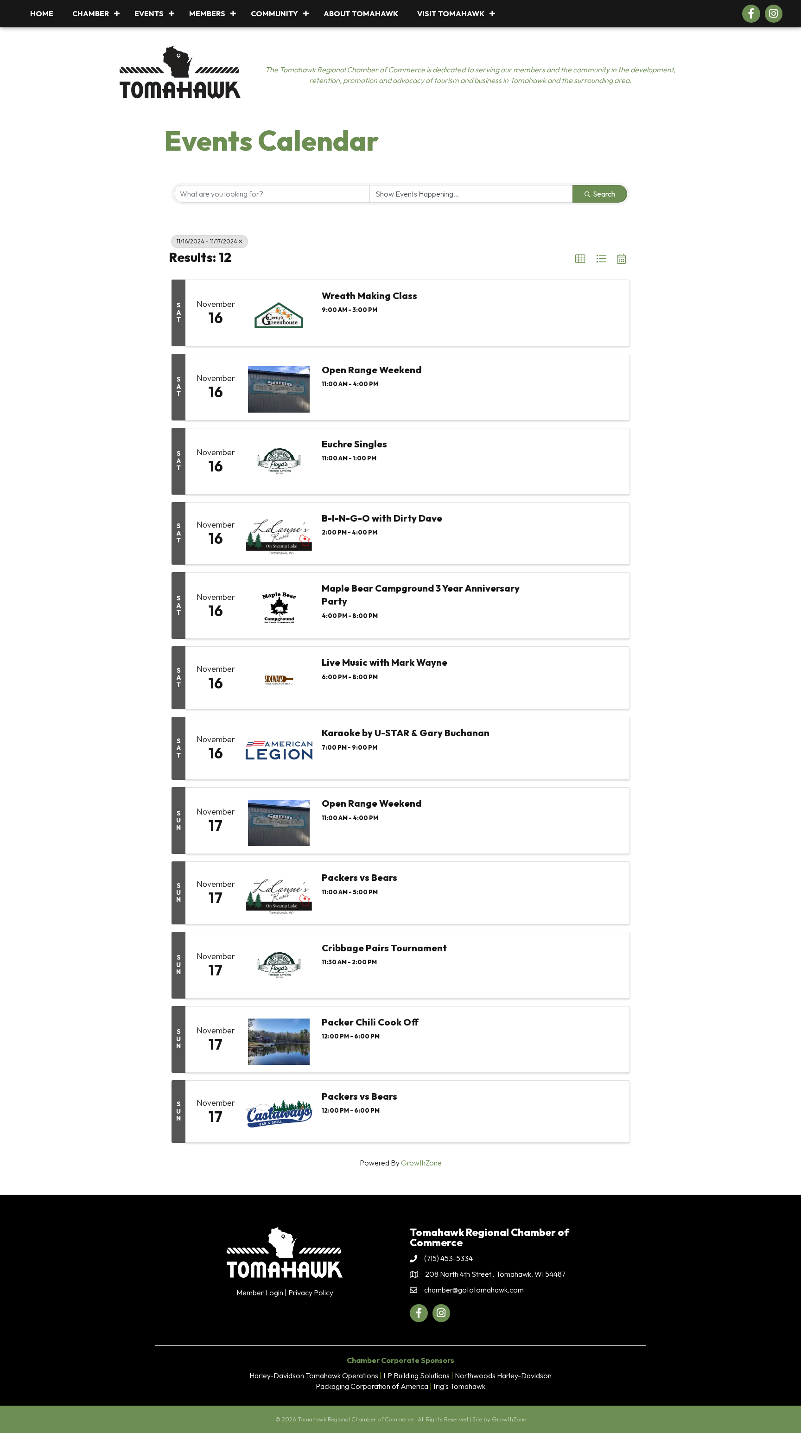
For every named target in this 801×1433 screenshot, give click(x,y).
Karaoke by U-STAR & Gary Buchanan (406, 733)
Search (604, 193)
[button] (580, 259)
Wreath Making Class (369, 295)
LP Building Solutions (416, 1375)
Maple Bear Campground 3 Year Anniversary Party (421, 594)
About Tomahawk (361, 13)
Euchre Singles (354, 444)
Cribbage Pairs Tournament (384, 948)
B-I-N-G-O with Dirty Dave (382, 518)
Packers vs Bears (359, 877)
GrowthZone (421, 1162)
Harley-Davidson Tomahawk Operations (313, 1375)
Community (274, 13)
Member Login (259, 1292)
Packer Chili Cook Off (370, 1022)
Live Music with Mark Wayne (384, 662)
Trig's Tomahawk (458, 1386)
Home (41, 13)
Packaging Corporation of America (372, 1386)
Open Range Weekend (371, 370)
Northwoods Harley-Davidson (503, 1375)
